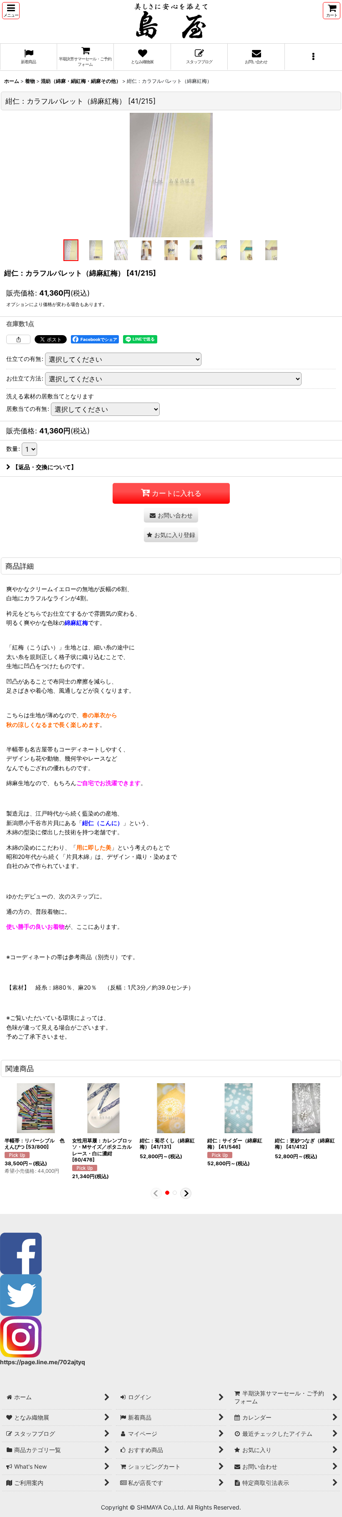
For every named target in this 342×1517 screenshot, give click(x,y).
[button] (11, 10)
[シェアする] (18, 339)
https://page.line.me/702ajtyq (42, 1361)
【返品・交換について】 (45, 466)
